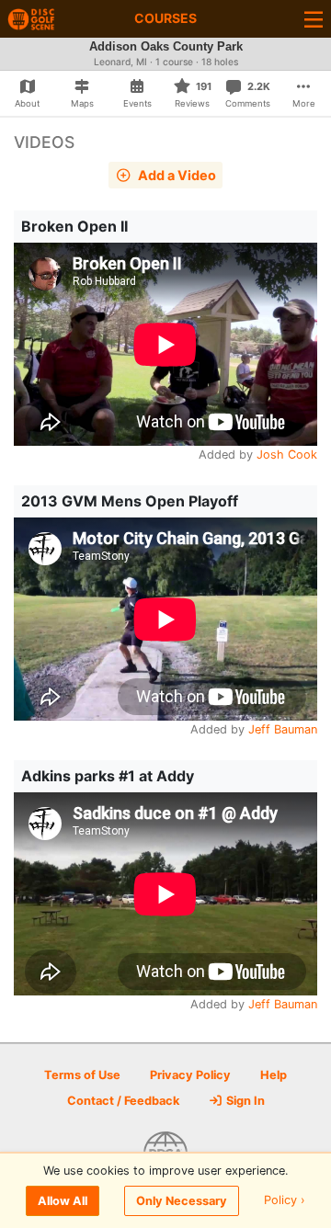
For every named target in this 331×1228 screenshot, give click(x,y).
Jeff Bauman (282, 729)
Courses (165, 18)
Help (273, 1075)
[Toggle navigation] (313, 18)
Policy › (284, 1201)
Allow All (62, 1201)
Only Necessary (181, 1201)
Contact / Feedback (123, 1101)
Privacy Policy (190, 1075)
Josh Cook (287, 454)
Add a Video (175, 175)
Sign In (244, 1101)
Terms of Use (82, 1075)
